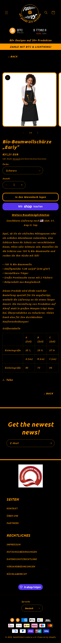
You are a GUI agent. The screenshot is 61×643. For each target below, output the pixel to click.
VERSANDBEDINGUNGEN (21, 566)
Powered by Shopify (46, 637)
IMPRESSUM (13, 544)
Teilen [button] (9, 379)
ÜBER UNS (12, 515)
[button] (6, 12)
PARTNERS (13, 523)
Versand (16, 158)
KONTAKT (12, 508)
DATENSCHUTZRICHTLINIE (22, 559)
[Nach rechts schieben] (37, 132)
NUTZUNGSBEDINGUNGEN (22, 551)
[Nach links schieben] (23, 132)
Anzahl (6, 178)
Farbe (5, 164)
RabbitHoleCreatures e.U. (25, 637)
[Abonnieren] (50, 443)
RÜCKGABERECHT (17, 574)
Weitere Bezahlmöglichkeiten (30, 215)
